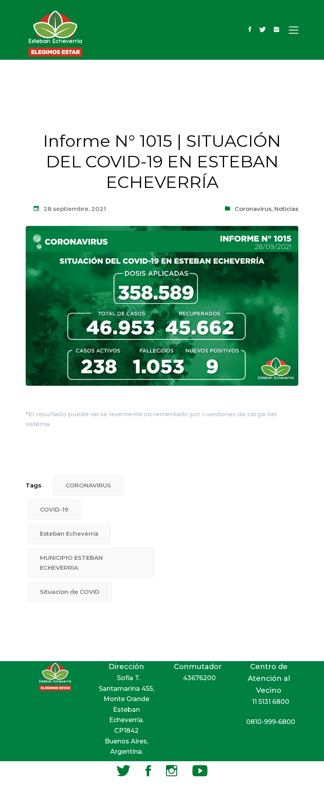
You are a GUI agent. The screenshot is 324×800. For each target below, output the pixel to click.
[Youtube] (200, 770)
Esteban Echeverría (69, 533)
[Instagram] (277, 30)
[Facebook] (249, 30)
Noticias (286, 208)
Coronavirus (253, 208)
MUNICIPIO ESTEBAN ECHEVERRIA (71, 562)
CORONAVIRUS (88, 485)
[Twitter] (262, 30)
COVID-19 (54, 509)
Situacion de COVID (70, 591)
